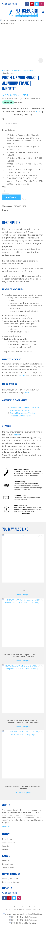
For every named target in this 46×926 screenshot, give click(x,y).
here (27, 393)
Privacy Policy (7, 864)
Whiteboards (28, 70)
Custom (5, 850)
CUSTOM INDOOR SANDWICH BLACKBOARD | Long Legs (23, 787)
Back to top (33, 907)
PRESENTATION (14, 70)
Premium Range (9, 73)
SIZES (39, 112)
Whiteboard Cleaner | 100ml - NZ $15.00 (24, 153)
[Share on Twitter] (12, 210)
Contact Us (17, 907)
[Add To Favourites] (24, 197)
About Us (5, 827)
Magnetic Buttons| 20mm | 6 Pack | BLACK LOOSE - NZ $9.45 (22, 176)
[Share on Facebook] (9, 210)
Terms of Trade (8, 868)
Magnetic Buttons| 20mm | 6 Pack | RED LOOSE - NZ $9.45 (25, 182)
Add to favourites (40, 537)
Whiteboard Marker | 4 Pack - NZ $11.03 (24, 165)
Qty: (4, 187)
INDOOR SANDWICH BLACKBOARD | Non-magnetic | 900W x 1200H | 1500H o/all (23, 722)
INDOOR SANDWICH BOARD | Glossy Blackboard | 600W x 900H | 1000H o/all (23, 656)
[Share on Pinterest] (19, 210)
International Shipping (10, 882)
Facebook (4, 898)
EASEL (23, 591)
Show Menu (3, 13)
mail (36, 4)
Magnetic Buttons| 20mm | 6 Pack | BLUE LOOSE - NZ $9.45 (25, 171)
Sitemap (25, 907)
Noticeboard (7, 839)
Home (4, 70)
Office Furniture (8, 843)
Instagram (41, 4)
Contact (21, 375)
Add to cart (11, 197)
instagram (19, 898)
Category (6, 206)
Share (5, 210)
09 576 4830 (11, 4)
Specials (16, 435)
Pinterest (32, 4)
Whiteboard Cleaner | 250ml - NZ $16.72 (24, 159)
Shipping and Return (10, 879)
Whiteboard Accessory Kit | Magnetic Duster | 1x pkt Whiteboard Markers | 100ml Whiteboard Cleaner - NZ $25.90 (24, 139)
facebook (27, 4)
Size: (4, 119)
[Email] (16, 210)
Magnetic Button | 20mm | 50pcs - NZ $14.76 (23, 148)
